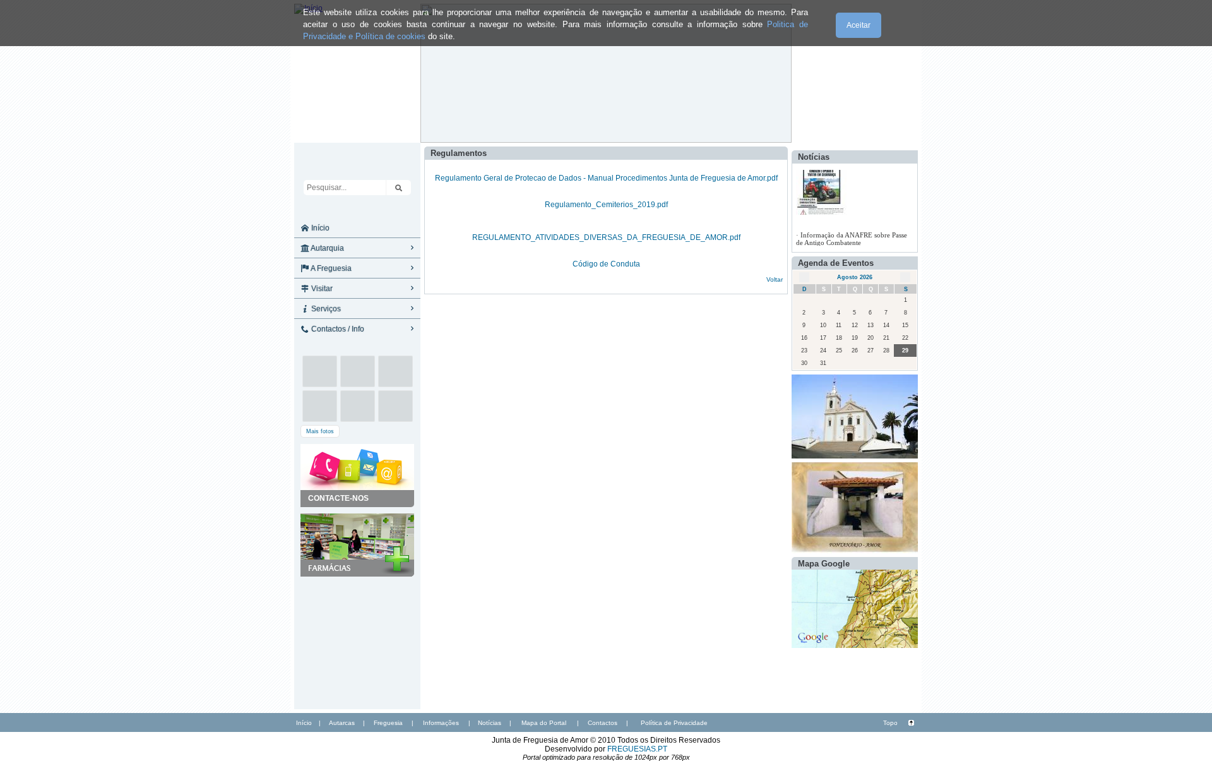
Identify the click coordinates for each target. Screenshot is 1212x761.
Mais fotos (320, 431)
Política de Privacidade (674, 722)
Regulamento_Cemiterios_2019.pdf (606, 204)
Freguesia (388, 722)
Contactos (602, 722)
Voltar (774, 279)
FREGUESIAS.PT (637, 749)
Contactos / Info (336, 329)
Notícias (489, 722)
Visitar (321, 288)
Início (319, 228)
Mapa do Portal (543, 722)
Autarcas (342, 722)
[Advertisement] (357, 640)
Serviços (325, 308)
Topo (890, 722)
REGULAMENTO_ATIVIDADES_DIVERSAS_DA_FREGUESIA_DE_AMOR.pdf (606, 237)
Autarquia (326, 248)
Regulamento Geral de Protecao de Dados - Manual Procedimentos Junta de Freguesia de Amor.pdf (606, 178)
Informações (441, 722)
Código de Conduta (606, 264)
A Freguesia (330, 268)
